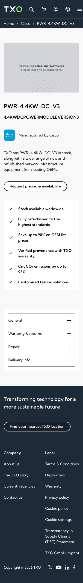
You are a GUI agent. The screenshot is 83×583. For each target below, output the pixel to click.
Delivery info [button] (19, 360)
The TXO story (16, 475)
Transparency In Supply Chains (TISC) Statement (59, 536)
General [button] (15, 320)
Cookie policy (56, 508)
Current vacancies (19, 486)
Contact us (13, 497)
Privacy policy (57, 497)
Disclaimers (55, 475)
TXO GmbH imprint (62, 553)
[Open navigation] (80, 9)
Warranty (53, 486)
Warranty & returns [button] (25, 333)
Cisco (25, 23)
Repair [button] (14, 346)
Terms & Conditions (62, 464)
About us (11, 464)
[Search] (31, 9)
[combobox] (31, 9)
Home (9, 23)
